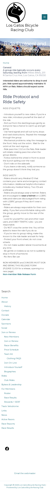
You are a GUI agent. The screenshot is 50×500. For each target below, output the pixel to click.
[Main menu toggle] (44, 17)
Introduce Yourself (13, 367)
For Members (8, 389)
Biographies (10, 371)
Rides (4, 376)
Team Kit (8, 354)
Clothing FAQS (14, 358)
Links (4, 410)
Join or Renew (8, 332)
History (7, 306)
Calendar (5, 319)
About (4, 302)
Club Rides (9, 380)
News (4, 415)
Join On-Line (10, 363)
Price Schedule (11, 350)
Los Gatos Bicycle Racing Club (22, 27)
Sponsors (6, 324)
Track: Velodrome (10, 406)
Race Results (10, 398)
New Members (11, 337)
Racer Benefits (11, 345)
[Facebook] (7, 448)
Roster (7, 393)
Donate (5, 315)
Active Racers (7, 419)
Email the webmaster (25, 473)
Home (4, 297)
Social (4, 328)
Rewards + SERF (12, 402)
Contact (5, 310)
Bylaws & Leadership (11, 384)
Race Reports (8, 424)
